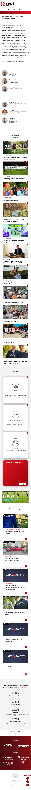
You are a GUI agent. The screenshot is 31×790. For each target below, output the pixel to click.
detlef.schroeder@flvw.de (13, 74)
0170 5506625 (11, 106)
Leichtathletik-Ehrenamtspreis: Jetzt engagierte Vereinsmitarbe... (13, 199)
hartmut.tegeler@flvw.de (13, 105)
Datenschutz (18, 731)
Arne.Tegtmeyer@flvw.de (13, 121)
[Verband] (27, 785)
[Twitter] (9, 21)
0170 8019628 (11, 91)
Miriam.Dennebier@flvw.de (13, 82)
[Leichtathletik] (27, 781)
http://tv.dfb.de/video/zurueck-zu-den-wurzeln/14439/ (13, 63)
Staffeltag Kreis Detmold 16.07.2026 (13, 302)
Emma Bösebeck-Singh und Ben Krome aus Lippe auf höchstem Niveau (15, 362)
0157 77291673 (11, 75)
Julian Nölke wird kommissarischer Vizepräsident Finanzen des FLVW (12, 261)
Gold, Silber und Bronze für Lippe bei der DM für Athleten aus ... (14, 341)
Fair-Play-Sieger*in (15, 420)
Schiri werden (15, 393)
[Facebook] (5, 21)
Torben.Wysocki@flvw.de (13, 89)
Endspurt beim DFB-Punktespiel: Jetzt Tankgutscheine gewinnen (13, 241)
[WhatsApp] (2, 21)
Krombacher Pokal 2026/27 (10, 321)
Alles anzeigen (15, 137)
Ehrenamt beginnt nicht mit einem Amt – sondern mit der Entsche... (14, 179)
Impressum (13, 731)
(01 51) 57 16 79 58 (12, 122)
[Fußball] (27, 778)
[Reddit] (12, 21)
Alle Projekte (22, 484)
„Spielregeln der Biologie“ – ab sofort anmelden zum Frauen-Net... (13, 220)
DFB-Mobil (15, 448)
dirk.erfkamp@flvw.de (12, 113)
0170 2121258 (11, 114)
